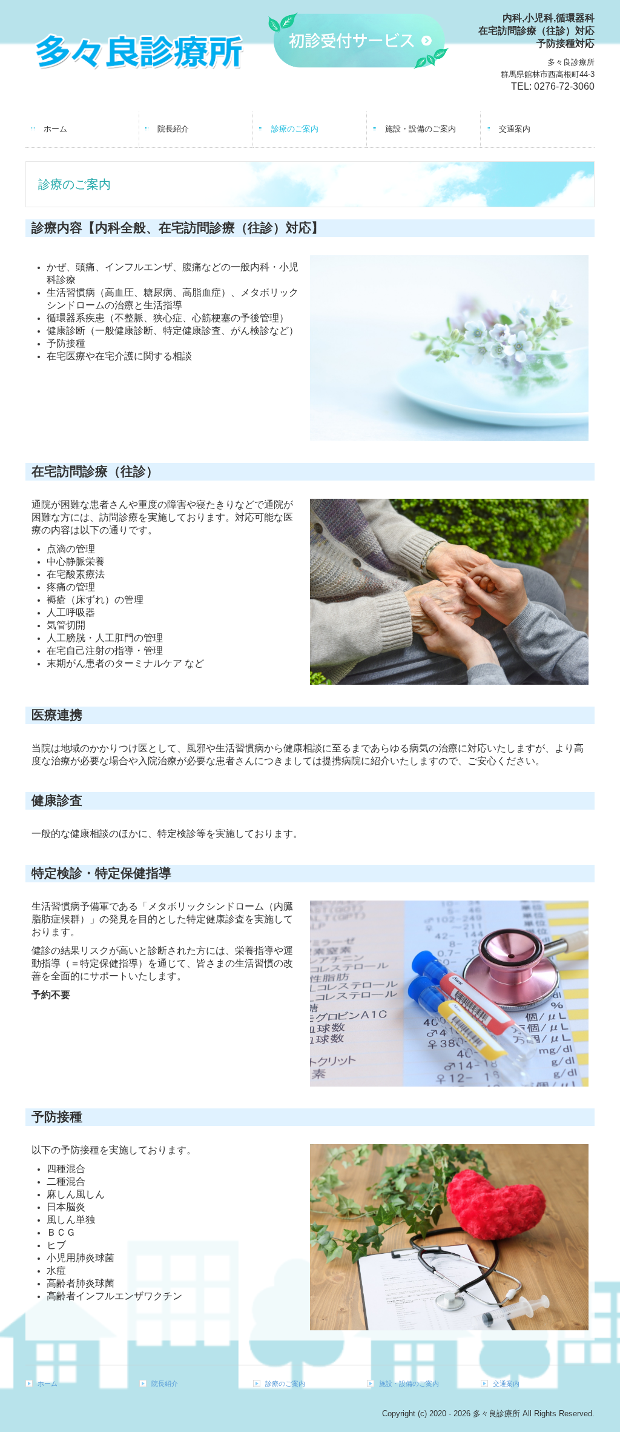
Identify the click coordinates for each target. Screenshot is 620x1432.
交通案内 (514, 128)
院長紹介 (173, 128)
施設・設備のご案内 (420, 128)
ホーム (55, 128)
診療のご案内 (294, 128)
